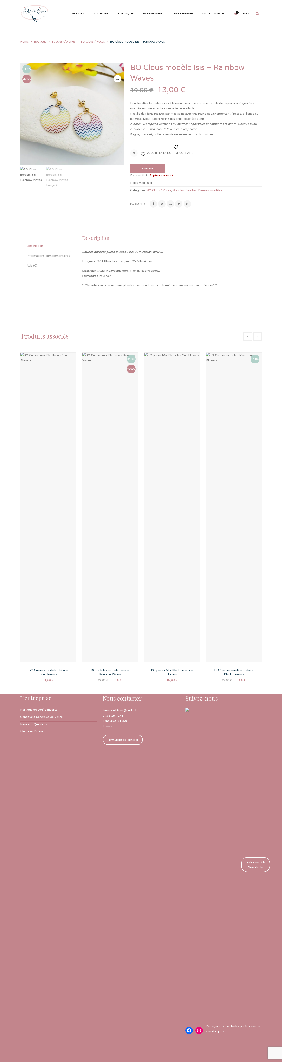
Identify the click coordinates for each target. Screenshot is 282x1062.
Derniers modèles (210, 190)
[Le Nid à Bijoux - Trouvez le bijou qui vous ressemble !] (34, 13)
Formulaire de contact (122, 740)
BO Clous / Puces (93, 41)
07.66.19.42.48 (113, 715)
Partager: (138, 204)
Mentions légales (32, 731)
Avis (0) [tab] (32, 266)
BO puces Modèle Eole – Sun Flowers (172, 672)
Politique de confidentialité (38, 710)
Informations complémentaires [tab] (48, 256)
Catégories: (138, 190)
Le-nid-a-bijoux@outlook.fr (121, 710)
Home (24, 41)
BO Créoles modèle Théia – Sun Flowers (48, 672)
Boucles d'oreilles (63, 41)
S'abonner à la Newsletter (255, 864)
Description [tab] (35, 246)
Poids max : (138, 183)
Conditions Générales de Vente (41, 717)
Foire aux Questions (34, 724)
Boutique (40, 41)
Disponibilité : (139, 175)
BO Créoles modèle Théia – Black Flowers (234, 672)
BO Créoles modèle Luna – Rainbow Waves (110, 672)
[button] (117, 78)
